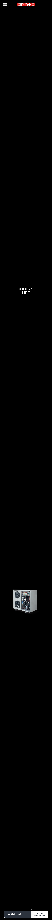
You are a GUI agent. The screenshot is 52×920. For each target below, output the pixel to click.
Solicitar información (39, 914)
